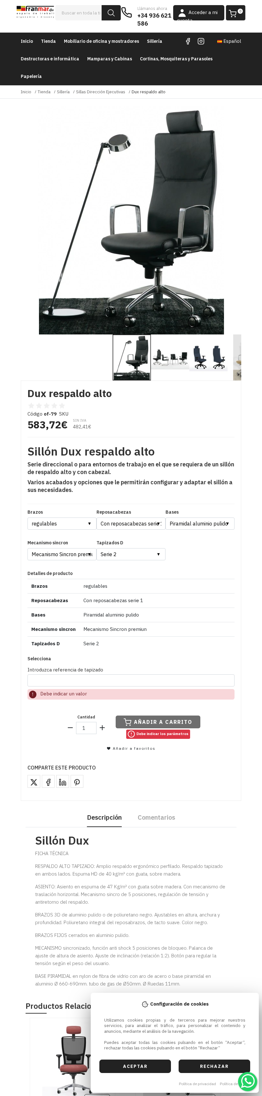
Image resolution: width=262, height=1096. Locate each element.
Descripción (104, 817)
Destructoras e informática (50, 59)
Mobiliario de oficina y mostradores (101, 41)
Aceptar (135, 1066)
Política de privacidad (197, 1083)
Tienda (48, 41)
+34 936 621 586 (154, 19)
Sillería (154, 41)
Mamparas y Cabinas (109, 59)
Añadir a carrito (163, 722)
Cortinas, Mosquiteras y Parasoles (176, 59)
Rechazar (214, 1066)
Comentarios (156, 817)
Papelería (31, 76)
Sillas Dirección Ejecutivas (100, 92)
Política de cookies (236, 1083)
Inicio (27, 41)
